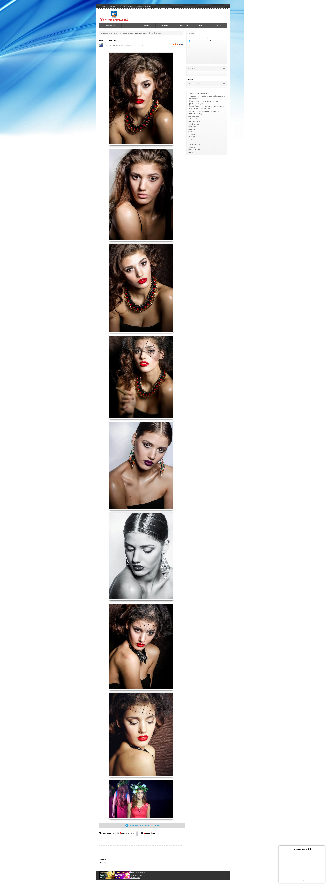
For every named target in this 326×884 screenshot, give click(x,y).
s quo (190, 139)
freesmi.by (192, 147)
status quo (192, 134)
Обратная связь (135, 878)
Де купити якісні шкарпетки (198, 93)
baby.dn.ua (192, 129)
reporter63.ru (193, 127)
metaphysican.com (194, 121)
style (190, 132)
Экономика (165, 25)
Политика (146, 25)
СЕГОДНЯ (191, 68)
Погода (191, 33)
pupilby (191, 152)
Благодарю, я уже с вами (301, 880)
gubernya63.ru (193, 119)
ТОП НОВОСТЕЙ (194, 83)
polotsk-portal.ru (194, 149)
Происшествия (110, 25)
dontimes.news (193, 116)
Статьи (218, 25)
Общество (184, 25)
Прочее (202, 25)
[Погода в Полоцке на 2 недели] (216, 41)
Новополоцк (112, 6)
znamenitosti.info (194, 144)
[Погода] (193, 41)
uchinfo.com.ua (193, 124)
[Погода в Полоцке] (206, 38)
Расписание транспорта (126, 6)
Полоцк (102, 6)
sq (189, 142)
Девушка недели (114, 45)
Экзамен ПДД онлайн (144, 6)
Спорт (129, 25)
